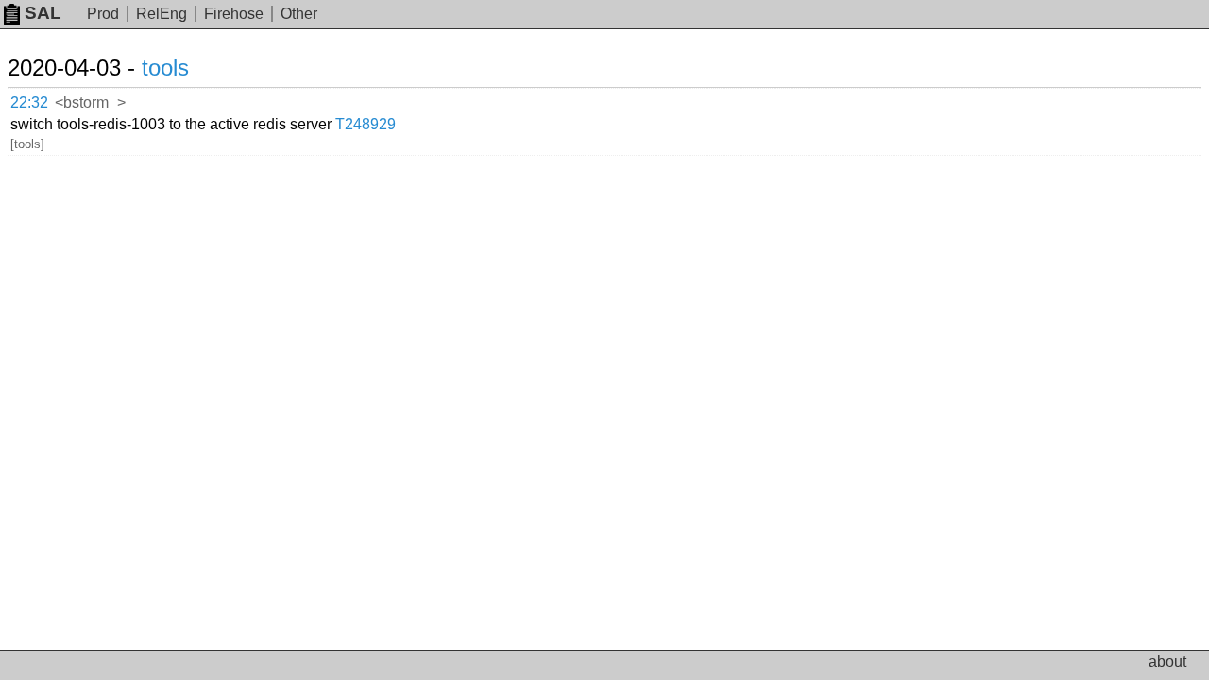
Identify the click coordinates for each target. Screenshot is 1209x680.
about (1167, 662)
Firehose (234, 14)
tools (165, 67)
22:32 (29, 102)
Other (299, 14)
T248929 (365, 124)
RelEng (161, 14)
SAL (43, 13)
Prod (103, 14)
